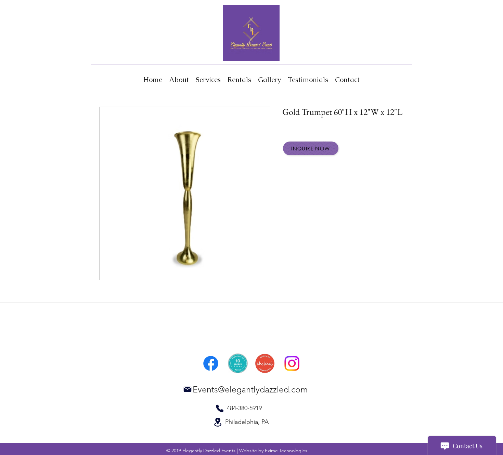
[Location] (217, 422)
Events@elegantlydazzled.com (250, 389)
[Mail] (187, 389)
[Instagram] (292, 363)
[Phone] (219, 408)
